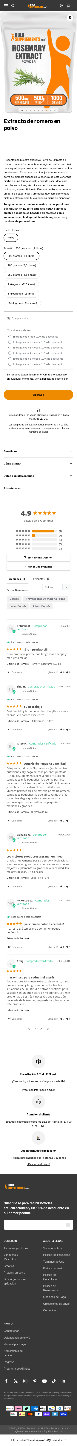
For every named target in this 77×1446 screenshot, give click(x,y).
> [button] (48, 1029)
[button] (62, 672)
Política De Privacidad (56, 1254)
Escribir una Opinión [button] (40, 557)
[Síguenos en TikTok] (53, 1381)
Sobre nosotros (52, 1248)
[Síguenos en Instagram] (25, 1381)
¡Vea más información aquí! (38, 1089)
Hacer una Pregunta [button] (40, 566)
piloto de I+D (41, 606)
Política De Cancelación (50, 1277)
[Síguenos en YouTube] (44, 1381)
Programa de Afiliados (17, 1368)
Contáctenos (11, 1330)
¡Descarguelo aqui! (38, 1164)
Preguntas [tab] (38, 579)
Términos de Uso (53, 1261)
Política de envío (53, 1268)
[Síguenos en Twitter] (15, 1381)
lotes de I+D (18, 606)
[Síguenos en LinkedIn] (63, 1381)
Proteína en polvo (14, 1272)
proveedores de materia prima (45, 599)
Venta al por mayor (15, 1344)
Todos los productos (16, 1248)
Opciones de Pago (54, 1296)
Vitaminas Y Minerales (11, 1257)
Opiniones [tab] (14, 579)
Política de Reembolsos (51, 1288)
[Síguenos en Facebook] (6, 1381)
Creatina (9, 1266)
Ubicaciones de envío (56, 1303)
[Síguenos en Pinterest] (34, 1381)
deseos (14, 599)
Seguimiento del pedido (13, 1353)
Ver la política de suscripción (51, 378)
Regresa (9, 1362)
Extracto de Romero (18, 663)
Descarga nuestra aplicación (15, 1281)
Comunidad (50, 1310)
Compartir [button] (16, 672)
